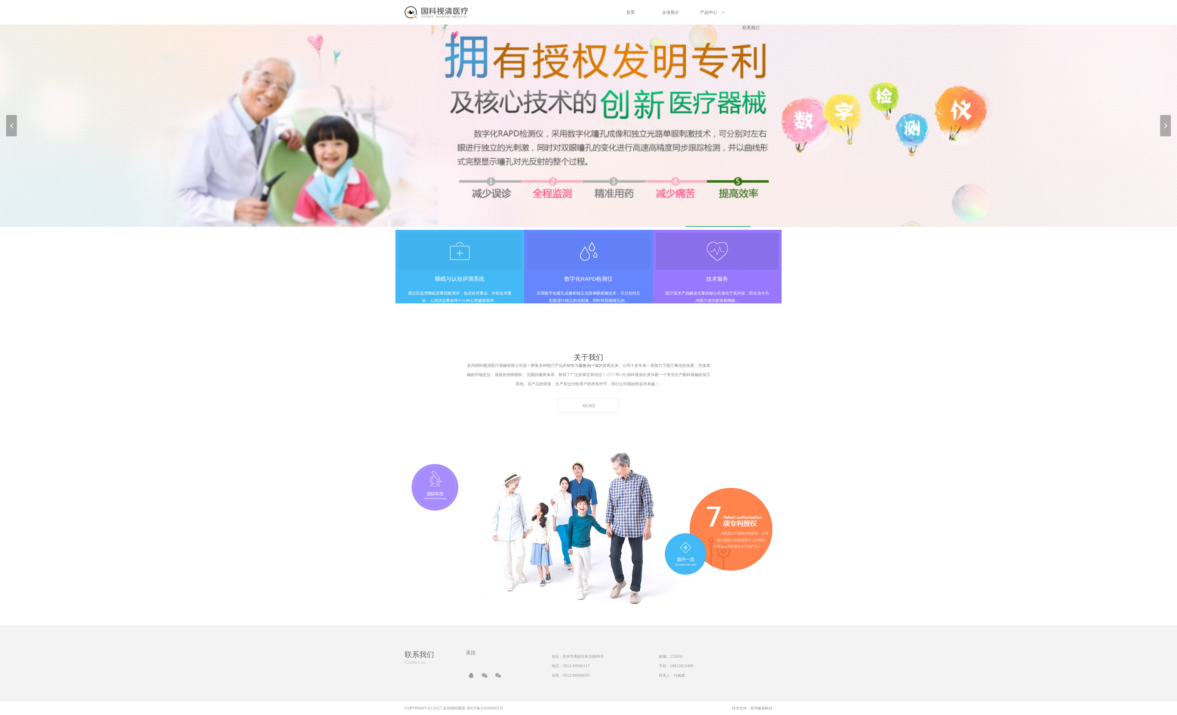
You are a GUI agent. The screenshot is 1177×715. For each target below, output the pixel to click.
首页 (630, 12)
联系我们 (751, 27)
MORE (589, 405)
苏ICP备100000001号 (485, 708)
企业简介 (670, 12)
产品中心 (708, 12)
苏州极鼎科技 (761, 708)
